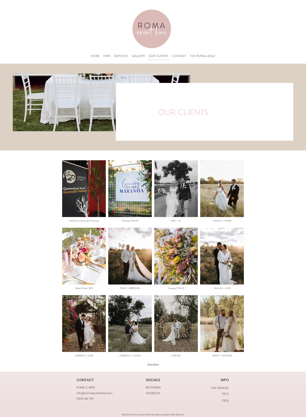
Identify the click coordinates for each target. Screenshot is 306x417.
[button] (107, 56)
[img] (84, 192)
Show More (153, 364)
